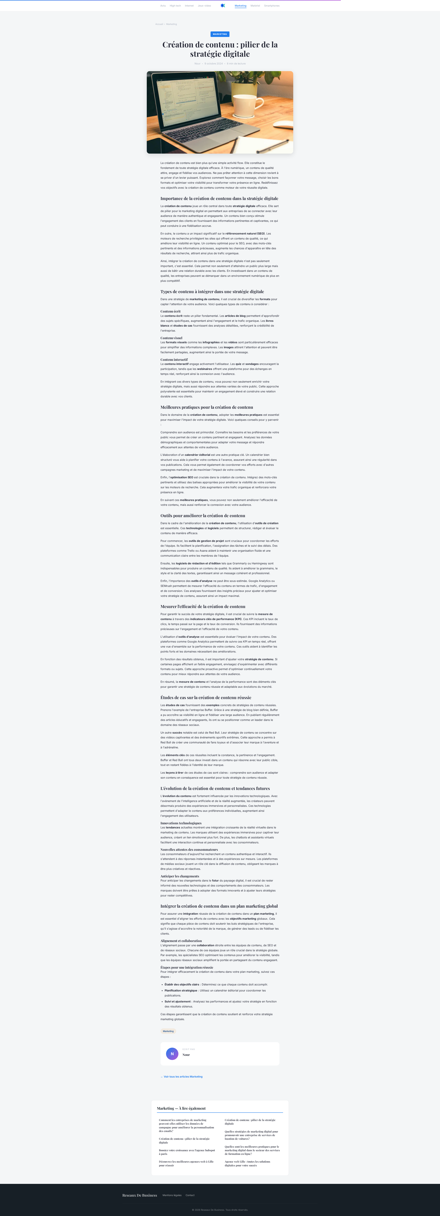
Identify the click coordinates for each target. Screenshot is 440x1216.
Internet (189, 5)
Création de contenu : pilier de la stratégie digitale (184, 1140)
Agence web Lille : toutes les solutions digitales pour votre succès (247, 1163)
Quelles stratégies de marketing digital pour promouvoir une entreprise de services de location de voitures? (251, 1135)
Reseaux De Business (139, 1195)
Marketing (240, 5)
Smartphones (272, 5)
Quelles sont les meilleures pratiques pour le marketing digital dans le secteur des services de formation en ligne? (252, 1150)
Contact (190, 1195)
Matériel (255, 5)
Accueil (159, 24)
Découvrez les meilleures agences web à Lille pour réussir (186, 1163)
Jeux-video (204, 5)
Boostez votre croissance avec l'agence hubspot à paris (187, 1152)
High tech (175, 5)
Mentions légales (172, 1195)
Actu (163, 5)
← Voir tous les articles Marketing (182, 1076)
